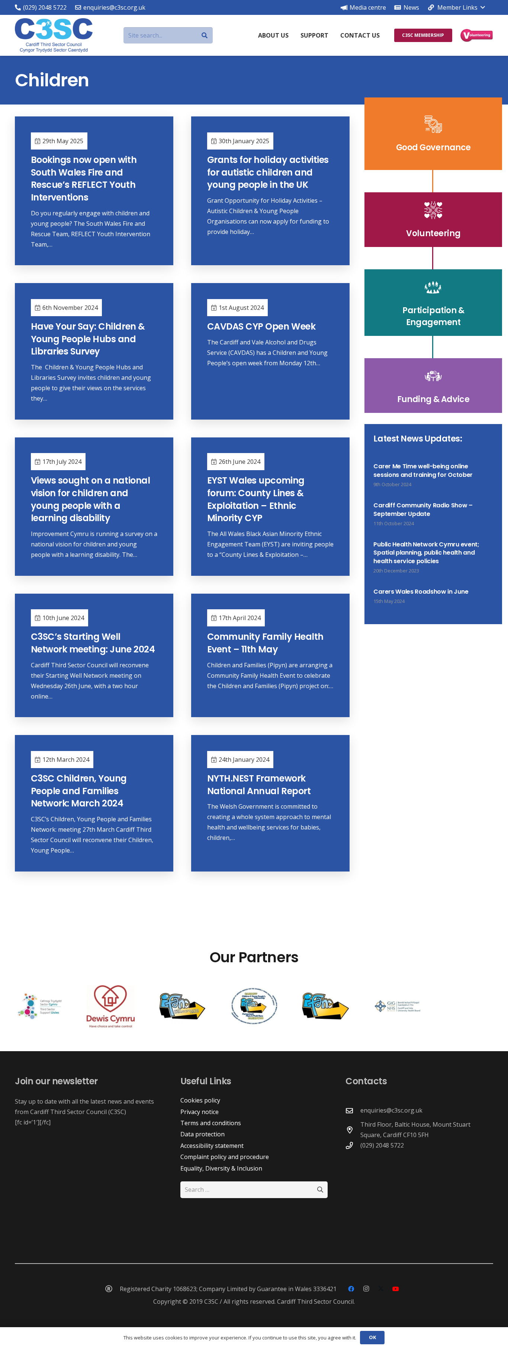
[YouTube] (395, 1288)
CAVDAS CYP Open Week (261, 326)
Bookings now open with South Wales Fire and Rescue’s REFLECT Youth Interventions (83, 178)
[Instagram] (366, 1288)
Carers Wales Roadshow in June (420, 591)
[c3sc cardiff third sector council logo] (54, 35)
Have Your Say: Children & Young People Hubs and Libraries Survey (88, 338)
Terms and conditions (210, 1123)
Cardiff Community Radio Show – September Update (422, 509)
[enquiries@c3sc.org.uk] (352, 1110)
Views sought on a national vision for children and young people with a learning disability (90, 499)
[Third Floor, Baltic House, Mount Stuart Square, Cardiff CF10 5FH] (352, 1129)
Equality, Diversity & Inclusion (221, 1168)
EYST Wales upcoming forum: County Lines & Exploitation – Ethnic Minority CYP (256, 499)
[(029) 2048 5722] (352, 1145)
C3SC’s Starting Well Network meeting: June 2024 (93, 642)
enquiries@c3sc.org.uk (391, 1110)
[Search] (204, 35)
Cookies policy (200, 1100)
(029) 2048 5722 (382, 1145)
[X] (380, 1288)
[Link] (433, 133)
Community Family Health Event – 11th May (265, 642)
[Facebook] (351, 1288)
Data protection (202, 1134)
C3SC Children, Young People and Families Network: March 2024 (79, 790)
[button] (456, 7)
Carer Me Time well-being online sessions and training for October (422, 470)
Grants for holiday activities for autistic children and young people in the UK (268, 172)
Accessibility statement (212, 1146)
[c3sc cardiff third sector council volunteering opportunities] (476, 35)
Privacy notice (199, 1112)
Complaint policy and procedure (224, 1157)
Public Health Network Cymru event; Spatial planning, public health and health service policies (426, 552)
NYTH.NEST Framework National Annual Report (259, 784)
